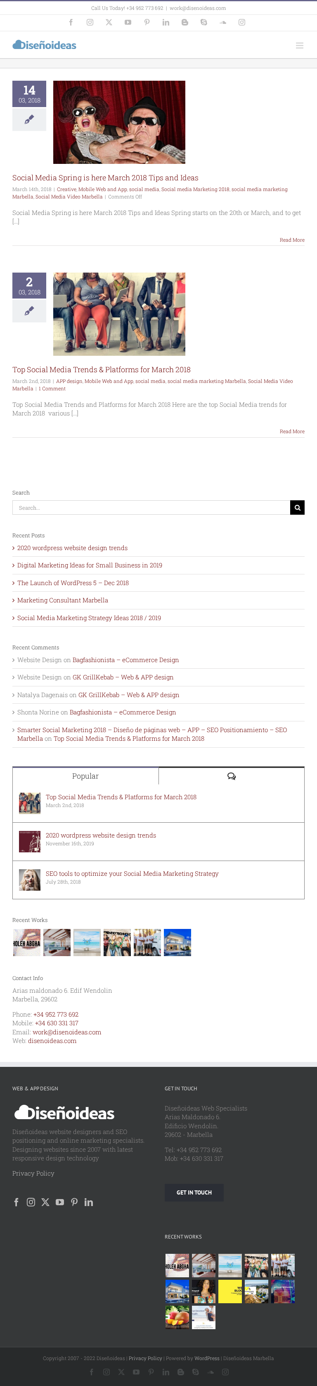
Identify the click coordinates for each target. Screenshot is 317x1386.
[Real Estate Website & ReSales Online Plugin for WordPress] (87, 942)
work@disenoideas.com (198, 8)
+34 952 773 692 (55, 1014)
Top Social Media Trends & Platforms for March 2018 (101, 369)
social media (144, 189)
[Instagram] (31, 1202)
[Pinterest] (74, 1202)
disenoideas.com (52, 1040)
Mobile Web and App (102, 189)
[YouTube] (60, 1202)
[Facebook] (16, 1202)
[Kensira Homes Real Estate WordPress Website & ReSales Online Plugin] (57, 942)
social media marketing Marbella (207, 381)
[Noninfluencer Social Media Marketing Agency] (230, 1291)
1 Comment (52, 388)
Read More (292, 239)
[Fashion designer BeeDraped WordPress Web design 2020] (203, 1291)
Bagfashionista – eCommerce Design (126, 660)
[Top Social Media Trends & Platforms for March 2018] (29, 797)
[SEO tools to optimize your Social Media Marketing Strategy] (29, 873)
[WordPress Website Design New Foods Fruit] (177, 1317)
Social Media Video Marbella (69, 196)
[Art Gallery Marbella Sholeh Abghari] (26, 942)
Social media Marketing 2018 (195, 189)
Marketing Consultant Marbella (62, 600)
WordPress (207, 1358)
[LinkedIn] (89, 1202)
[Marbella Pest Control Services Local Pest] (147, 942)
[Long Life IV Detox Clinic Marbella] (203, 1317)
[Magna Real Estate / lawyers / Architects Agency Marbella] (177, 942)
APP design (69, 381)
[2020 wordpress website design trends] (29, 835)
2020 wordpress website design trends (72, 548)
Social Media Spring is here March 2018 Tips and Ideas (105, 177)
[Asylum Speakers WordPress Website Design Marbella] (282, 1291)
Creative (66, 189)
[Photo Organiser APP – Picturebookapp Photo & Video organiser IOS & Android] (117, 942)
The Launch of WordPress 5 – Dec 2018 (73, 583)
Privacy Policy (33, 1173)
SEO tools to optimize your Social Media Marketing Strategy (132, 873)
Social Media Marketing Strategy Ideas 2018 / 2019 (89, 618)
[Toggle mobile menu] (300, 45)
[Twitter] (45, 1202)
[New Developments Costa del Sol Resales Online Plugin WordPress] (256, 1291)
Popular (85, 776)
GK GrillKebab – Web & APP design (123, 677)
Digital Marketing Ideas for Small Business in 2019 (89, 565)
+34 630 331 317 (56, 1023)
